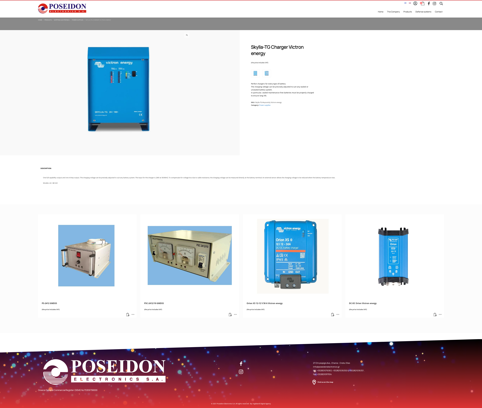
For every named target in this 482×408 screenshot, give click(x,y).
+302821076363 (324, 370)
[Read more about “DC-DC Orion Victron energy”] (435, 315)
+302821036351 (356, 370)
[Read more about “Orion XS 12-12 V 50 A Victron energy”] (332, 315)
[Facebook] (241, 363)
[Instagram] (241, 372)
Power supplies (264, 105)
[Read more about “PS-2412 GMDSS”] (127, 315)
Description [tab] (46, 168)
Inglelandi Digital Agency (262, 403)
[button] (186, 35)
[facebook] (430, 3)
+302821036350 (340, 370)
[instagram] (435, 3)
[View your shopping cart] (422, 3)
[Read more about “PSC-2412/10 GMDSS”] (230, 315)
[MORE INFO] (132, 315)
